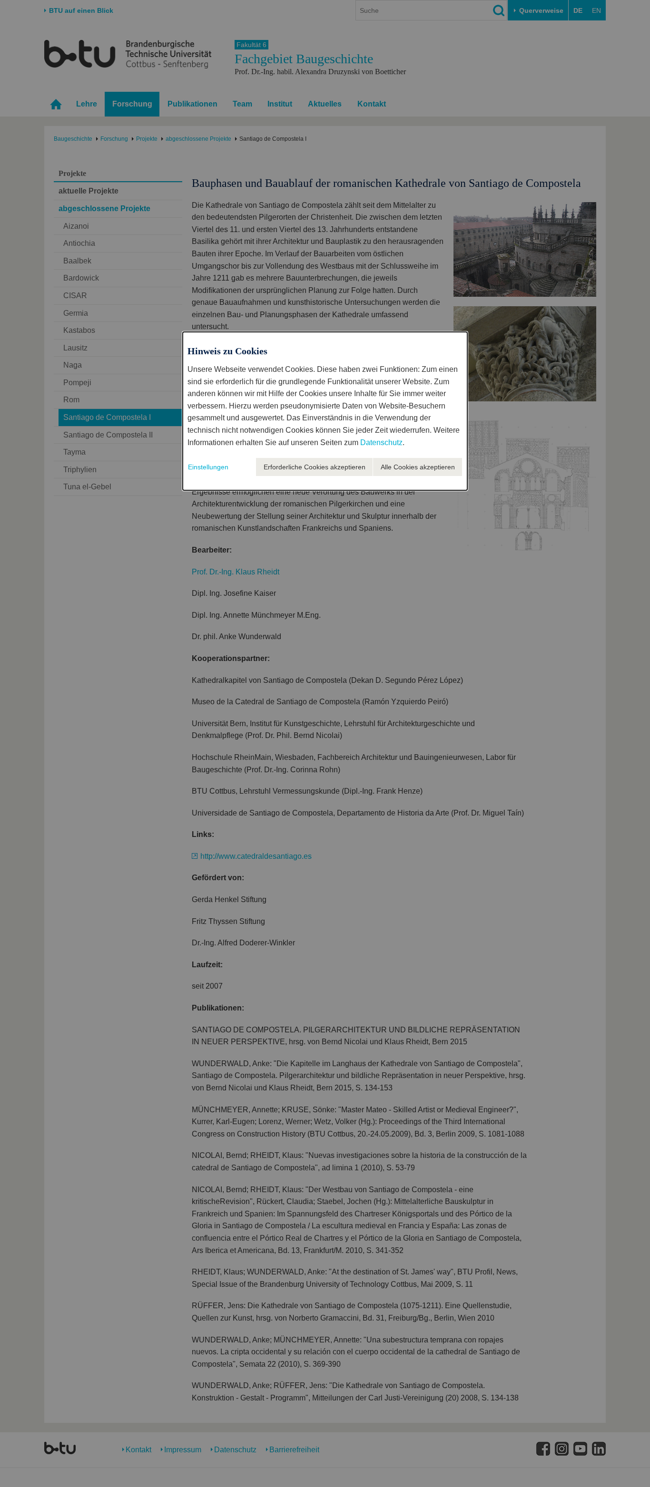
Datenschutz (381, 442)
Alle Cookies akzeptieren (418, 467)
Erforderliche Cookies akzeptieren (314, 467)
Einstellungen (208, 467)
